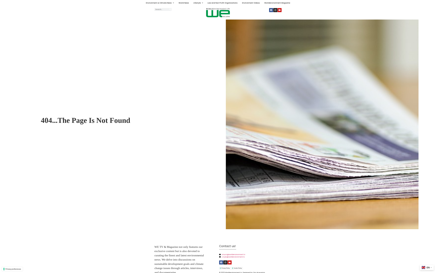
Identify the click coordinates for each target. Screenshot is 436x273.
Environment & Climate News (159, 3)
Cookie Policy (238, 268)
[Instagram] (275, 10)
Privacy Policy (225, 268)
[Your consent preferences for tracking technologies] (12, 269)
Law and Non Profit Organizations (223, 3)
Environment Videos (251, 3)
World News (184, 3)
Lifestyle (197, 3)
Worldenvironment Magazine (277, 3)
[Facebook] (271, 10)
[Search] (170, 9)
